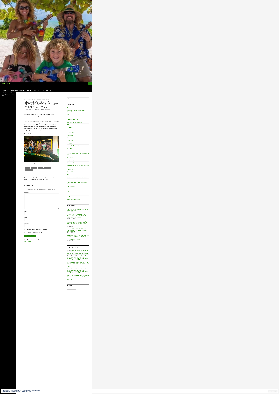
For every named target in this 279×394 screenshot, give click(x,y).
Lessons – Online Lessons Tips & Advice (76, 151)
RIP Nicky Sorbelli (36, 90)
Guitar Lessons (70, 137)
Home (82, 86)
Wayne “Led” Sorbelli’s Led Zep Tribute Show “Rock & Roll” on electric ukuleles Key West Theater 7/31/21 (77, 230)
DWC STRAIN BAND (72, 130)
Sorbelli (39, 98)
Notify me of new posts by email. (34, 232)
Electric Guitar (70, 132)
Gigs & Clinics (70, 135)
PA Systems (70, 157)
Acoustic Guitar (70, 107)
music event (34, 168)
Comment (26, 192)
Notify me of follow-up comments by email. (36, 229)
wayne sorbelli (29, 169)
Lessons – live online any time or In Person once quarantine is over (16, 90)
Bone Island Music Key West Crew (75, 117)
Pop (68, 275)
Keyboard (69, 148)
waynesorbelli (36, 109)
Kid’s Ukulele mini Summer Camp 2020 (9, 86)
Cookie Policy (28, 391)
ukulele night (47, 168)
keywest (27, 168)
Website (26, 223)
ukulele (40, 168)
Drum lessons (70, 127)
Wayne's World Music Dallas (73, 199)
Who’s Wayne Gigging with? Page (72, 86)
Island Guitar (6, 83)
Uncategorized (46, 99)
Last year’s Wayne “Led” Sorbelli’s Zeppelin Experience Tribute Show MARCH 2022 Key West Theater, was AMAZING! (40, 177)
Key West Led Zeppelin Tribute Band (75, 145)
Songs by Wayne (71, 171)
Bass (68, 114)
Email (26, 217)
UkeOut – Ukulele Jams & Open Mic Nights (77, 177)
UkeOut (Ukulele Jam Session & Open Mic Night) (54, 86)
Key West (34, 98)
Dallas (68, 124)
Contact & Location (46, 90)
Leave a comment (46, 109)
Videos (68, 191)
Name (26, 211)
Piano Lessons (70, 160)
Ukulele (30, 99)
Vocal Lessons (70, 196)
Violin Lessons (70, 194)
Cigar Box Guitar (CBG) (72, 119)
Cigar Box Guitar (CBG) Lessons (74, 122)
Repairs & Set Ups (71, 169)
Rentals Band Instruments (73, 162)
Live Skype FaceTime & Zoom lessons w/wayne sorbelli (30, 86)
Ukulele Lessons (37, 99)
